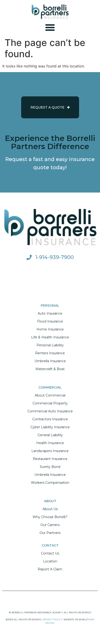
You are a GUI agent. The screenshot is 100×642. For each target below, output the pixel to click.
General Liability (50, 435)
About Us (50, 509)
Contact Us (50, 553)
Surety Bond (50, 467)
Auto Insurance (50, 313)
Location (50, 561)
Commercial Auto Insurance (50, 411)
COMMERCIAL (50, 387)
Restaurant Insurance (50, 459)
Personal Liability (50, 345)
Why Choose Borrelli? (50, 517)
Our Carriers (50, 525)
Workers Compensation (50, 483)
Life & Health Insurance (50, 337)
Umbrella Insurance (50, 361)
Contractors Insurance (50, 419)
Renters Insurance (50, 353)
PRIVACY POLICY (52, 619)
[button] (50, 27)
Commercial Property (50, 403)
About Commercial (50, 395)
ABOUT (50, 501)
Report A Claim (50, 569)
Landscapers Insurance (50, 451)
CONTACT (50, 545)
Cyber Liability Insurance (50, 427)
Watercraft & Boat (50, 369)
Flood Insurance (50, 321)
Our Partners (50, 533)
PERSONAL (50, 305)
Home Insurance (50, 329)
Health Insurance (50, 443)
